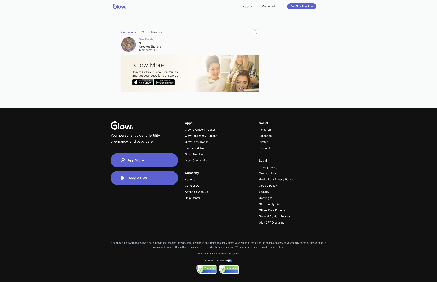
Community (128, 32)
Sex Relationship (153, 32)
